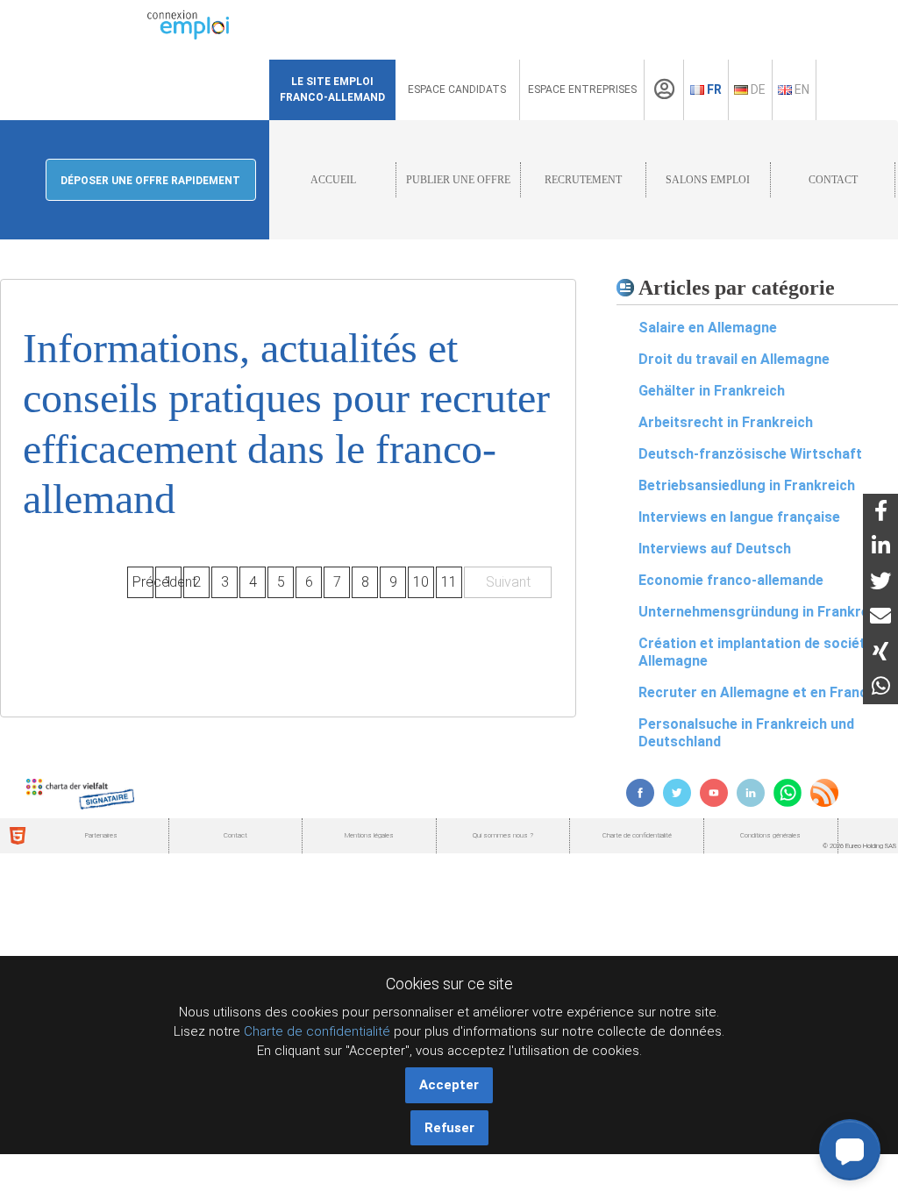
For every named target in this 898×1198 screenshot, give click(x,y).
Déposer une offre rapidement (150, 181)
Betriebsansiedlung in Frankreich (746, 485)
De (757, 89)
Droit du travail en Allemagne (734, 359)
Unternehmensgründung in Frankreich (763, 611)
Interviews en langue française (739, 517)
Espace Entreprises (582, 89)
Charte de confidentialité (317, 1031)
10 (421, 582)
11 (449, 582)
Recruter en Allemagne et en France (756, 692)
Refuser (449, 1128)
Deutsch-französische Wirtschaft (750, 454)
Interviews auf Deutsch (714, 548)
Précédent (142, 582)
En (800, 89)
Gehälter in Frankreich (711, 390)
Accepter (449, 1085)
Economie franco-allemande (730, 580)
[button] (849, 1149)
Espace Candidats (457, 89)
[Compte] (664, 89)
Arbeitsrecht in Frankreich (725, 422)
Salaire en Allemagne (707, 327)
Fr (713, 89)
